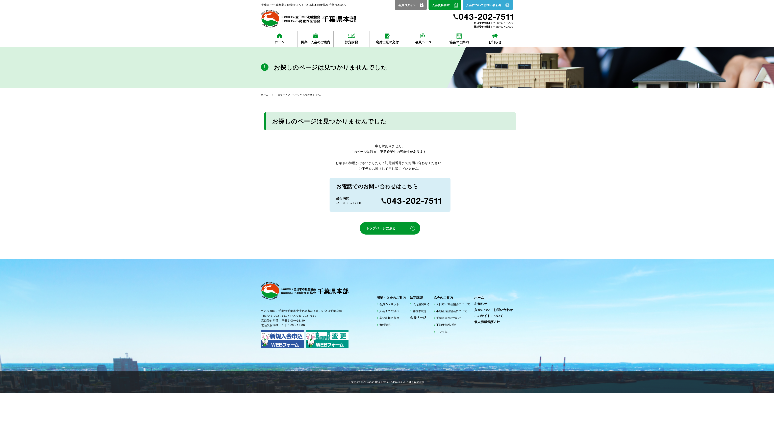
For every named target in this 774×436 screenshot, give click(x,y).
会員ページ (423, 42)
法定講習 (351, 42)
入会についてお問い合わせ (484, 5)
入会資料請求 (441, 5)
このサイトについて (488, 316)
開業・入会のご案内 (315, 42)
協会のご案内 (459, 42)
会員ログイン (407, 5)
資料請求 (385, 324)
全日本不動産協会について (453, 304)
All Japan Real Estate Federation (382, 382)
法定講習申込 (421, 304)
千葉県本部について (449, 318)
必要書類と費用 (389, 318)
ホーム (279, 42)
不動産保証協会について (451, 311)
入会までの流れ (389, 311)
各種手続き (420, 311)
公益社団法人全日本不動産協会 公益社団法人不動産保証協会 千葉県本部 (308, 18)
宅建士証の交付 (387, 42)
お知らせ (495, 42)
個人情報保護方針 (487, 322)
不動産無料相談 (446, 324)
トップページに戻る (381, 228)
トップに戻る (760, 424)
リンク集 (441, 331)
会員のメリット (389, 304)
